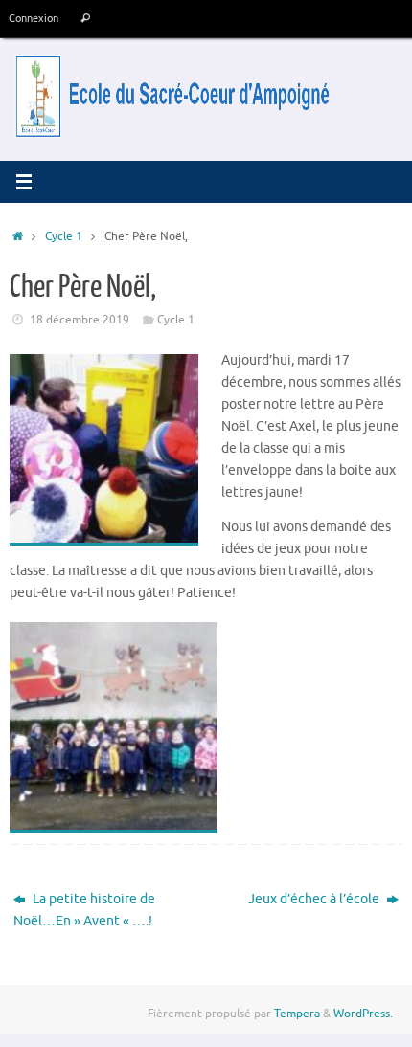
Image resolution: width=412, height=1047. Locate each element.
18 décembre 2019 (79, 319)
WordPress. (363, 1013)
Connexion (33, 18)
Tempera (297, 1013)
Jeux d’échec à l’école (315, 899)
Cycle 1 (63, 236)
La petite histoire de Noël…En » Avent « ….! (84, 910)
